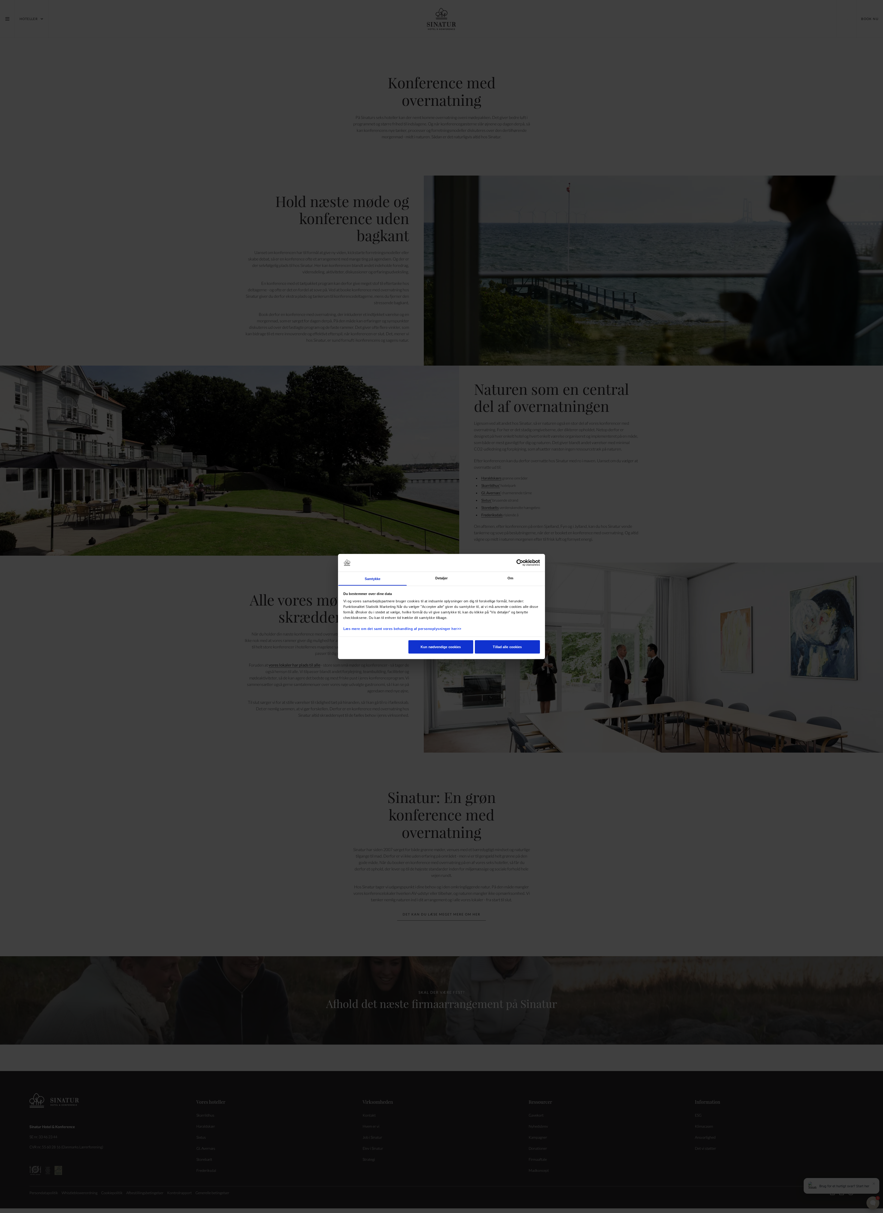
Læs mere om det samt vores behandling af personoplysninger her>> (403, 628)
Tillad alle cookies (507, 647)
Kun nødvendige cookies (441, 647)
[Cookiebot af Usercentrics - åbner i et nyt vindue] (520, 562)
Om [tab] (510, 578)
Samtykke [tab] (373, 579)
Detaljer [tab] (441, 578)
